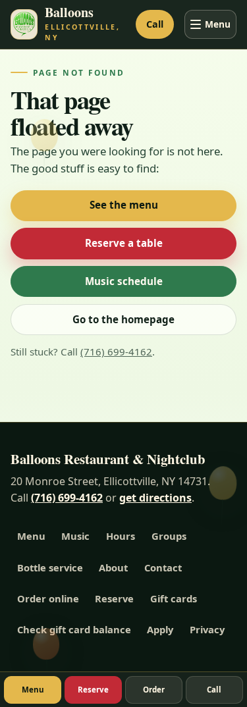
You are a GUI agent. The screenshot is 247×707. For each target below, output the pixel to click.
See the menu (124, 204)
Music (75, 535)
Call (154, 24)
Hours (120, 535)
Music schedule (124, 281)
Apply (160, 629)
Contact (163, 567)
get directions (155, 497)
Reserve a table (124, 242)
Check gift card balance (74, 629)
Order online (48, 598)
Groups (168, 535)
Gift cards (173, 598)
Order (154, 689)
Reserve (114, 598)
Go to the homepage (123, 319)
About (113, 567)
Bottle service (50, 567)
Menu (218, 24)
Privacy (207, 629)
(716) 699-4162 (116, 351)
